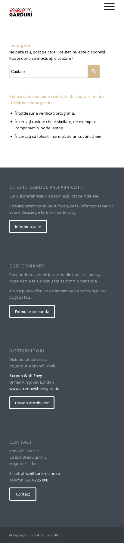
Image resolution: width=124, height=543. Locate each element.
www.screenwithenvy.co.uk (34, 388)
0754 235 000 (36, 480)
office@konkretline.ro (40, 473)
